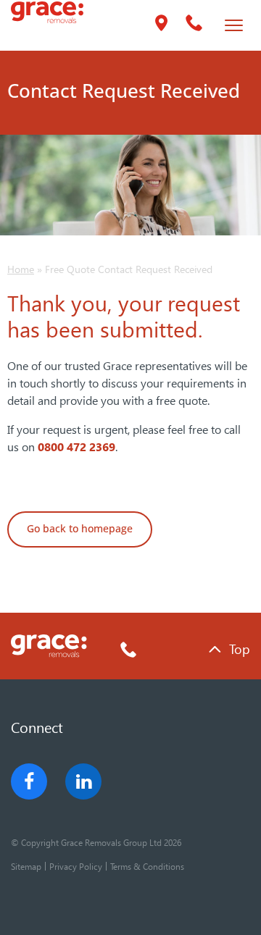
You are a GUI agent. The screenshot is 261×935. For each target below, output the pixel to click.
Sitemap (26, 866)
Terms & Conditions (147, 866)
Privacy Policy (75, 866)
